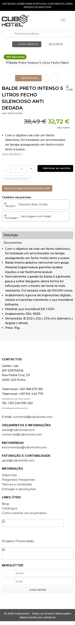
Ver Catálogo (29, 78)
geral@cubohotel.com (18, 460)
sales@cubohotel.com (18, 430)
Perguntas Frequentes (18, 479)
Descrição (11, 235)
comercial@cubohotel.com (33, 417)
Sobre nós (9, 475)
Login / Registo (27, 44)
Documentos (13, 242)
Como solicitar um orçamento (24, 513)
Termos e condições (17, 484)
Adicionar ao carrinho (56, 168)
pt (63, 20)
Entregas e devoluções (19, 489)
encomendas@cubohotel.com (25, 447)
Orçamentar (16, 179)
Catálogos (9, 508)
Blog (5, 504)
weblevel (49, 617)
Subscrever (37, 590)
